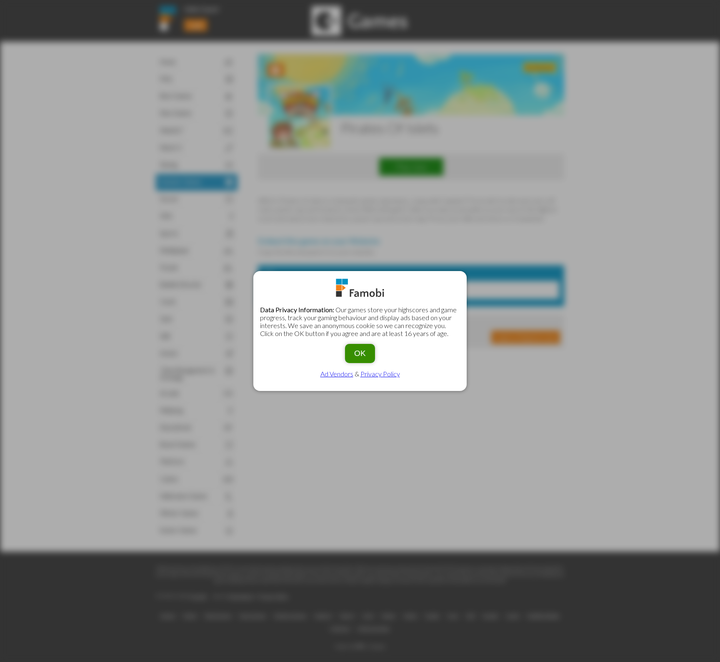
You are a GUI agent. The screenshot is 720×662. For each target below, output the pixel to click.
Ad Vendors (336, 374)
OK (360, 353)
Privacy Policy (380, 374)
